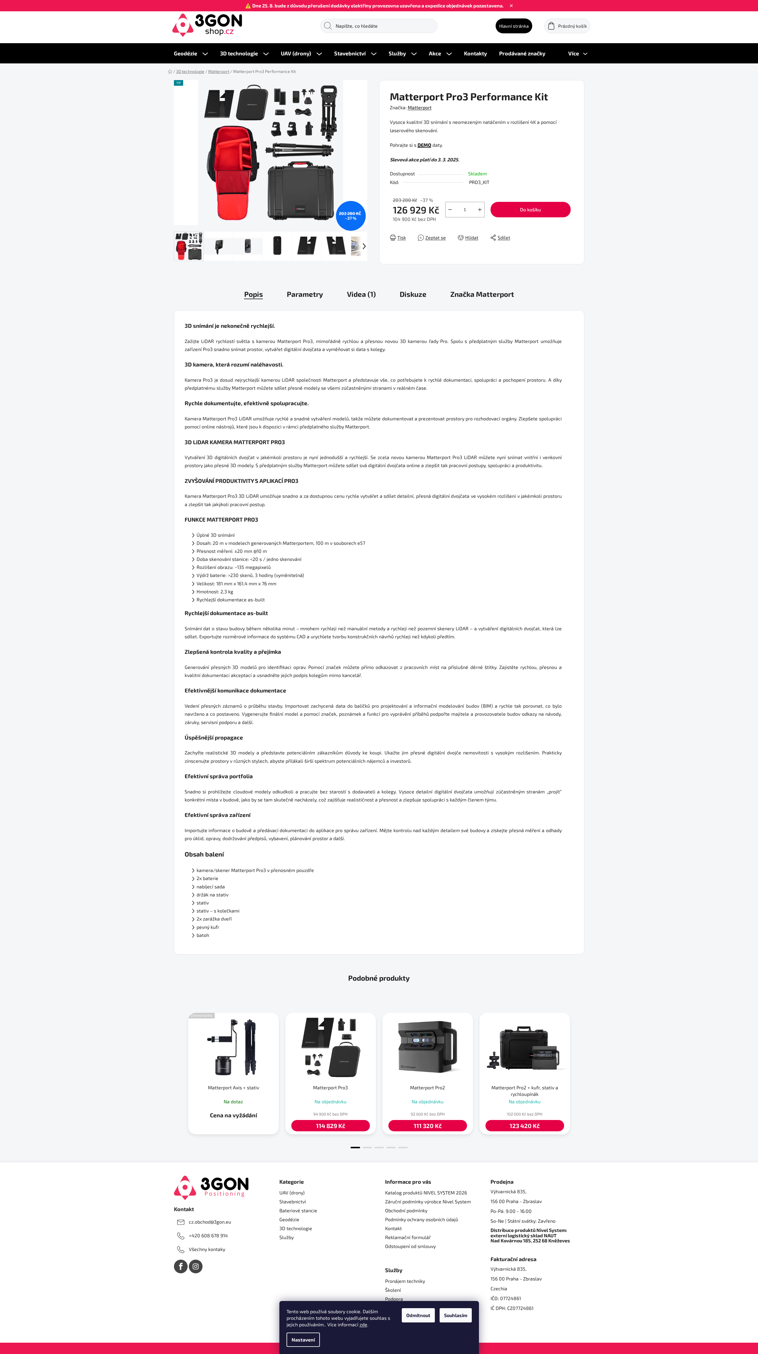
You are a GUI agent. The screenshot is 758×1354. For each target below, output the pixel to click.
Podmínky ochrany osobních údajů (421, 1219)
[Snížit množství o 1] (450, 209)
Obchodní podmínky (406, 1210)
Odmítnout (418, 1315)
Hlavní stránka (514, 26)
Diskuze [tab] (413, 294)
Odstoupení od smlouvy (410, 1246)
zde (363, 1324)
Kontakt (393, 1228)
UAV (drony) (292, 1192)
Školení (393, 1290)
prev (178, 1079)
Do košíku (530, 209)
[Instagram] (196, 1266)
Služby (286, 1237)
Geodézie (289, 1219)
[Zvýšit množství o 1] (479, 209)
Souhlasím (455, 1315)
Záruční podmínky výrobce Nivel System (428, 1201)
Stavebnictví (292, 1201)
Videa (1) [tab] (361, 294)
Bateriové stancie (298, 1210)
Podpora (394, 1299)
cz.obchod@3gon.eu (210, 1221)
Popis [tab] (253, 294)
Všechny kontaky (207, 1249)
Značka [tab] (482, 294)
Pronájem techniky (405, 1281)
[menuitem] (191, 53)
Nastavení (303, 1339)
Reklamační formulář (408, 1237)
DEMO (424, 145)
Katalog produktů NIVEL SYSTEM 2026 (426, 1192)
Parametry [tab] (305, 294)
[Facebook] (181, 1266)
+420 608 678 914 (208, 1235)
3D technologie (295, 1228)
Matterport (420, 107)
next (579, 1079)
